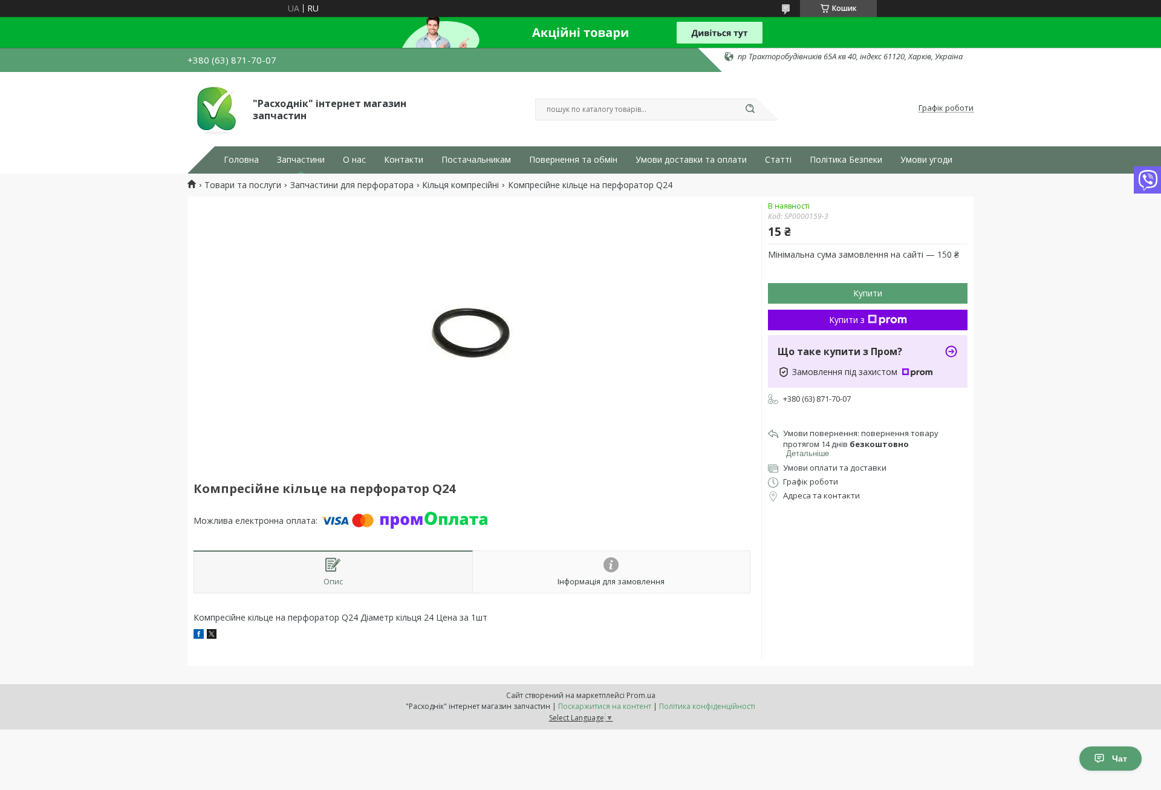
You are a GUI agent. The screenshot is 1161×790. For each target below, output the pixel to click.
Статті (778, 159)
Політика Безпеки (846, 159)
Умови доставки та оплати (691, 159)
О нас (354, 159)
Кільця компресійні (460, 185)
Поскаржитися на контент (604, 706)
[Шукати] (750, 109)
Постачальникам (476, 159)
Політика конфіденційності (707, 706)
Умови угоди (926, 159)
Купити (867, 293)
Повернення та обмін (573, 159)
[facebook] (199, 635)
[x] (211, 635)
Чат (1119, 758)
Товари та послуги (242, 185)
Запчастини (301, 159)
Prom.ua (640, 695)
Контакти (403, 159)
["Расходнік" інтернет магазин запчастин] (214, 108)
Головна (241, 159)
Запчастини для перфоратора (352, 185)
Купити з (847, 319)
